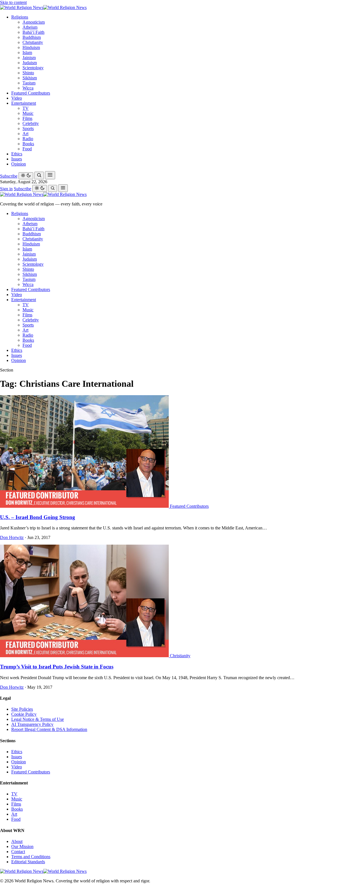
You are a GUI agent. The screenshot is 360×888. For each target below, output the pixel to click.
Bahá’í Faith (33, 32)
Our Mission (22, 846)
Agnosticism (33, 22)
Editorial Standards (28, 861)
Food (27, 148)
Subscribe (8, 176)
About (16, 841)
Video (16, 98)
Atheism (29, 27)
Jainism (29, 57)
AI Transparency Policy (32, 724)
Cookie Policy (24, 714)
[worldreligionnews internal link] (43, 7)
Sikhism (29, 77)
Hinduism (31, 47)
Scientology (33, 67)
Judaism (29, 62)
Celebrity (30, 123)
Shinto (28, 72)
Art (25, 133)
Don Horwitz (12, 537)
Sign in (6, 188)
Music (27, 113)
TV (25, 108)
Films (27, 118)
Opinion (18, 164)
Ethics (16, 153)
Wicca (27, 88)
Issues (16, 158)
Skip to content (13, 2)
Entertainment (23, 103)
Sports (28, 128)
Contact (18, 851)
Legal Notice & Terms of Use (37, 719)
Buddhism (31, 37)
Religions (19, 17)
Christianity (32, 42)
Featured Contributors (30, 93)
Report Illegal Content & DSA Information (49, 729)
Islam (27, 52)
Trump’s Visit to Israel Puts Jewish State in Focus (56, 667)
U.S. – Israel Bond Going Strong (37, 517)
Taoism (28, 82)
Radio (27, 138)
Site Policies (22, 709)
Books (28, 143)
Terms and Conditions (30, 856)
